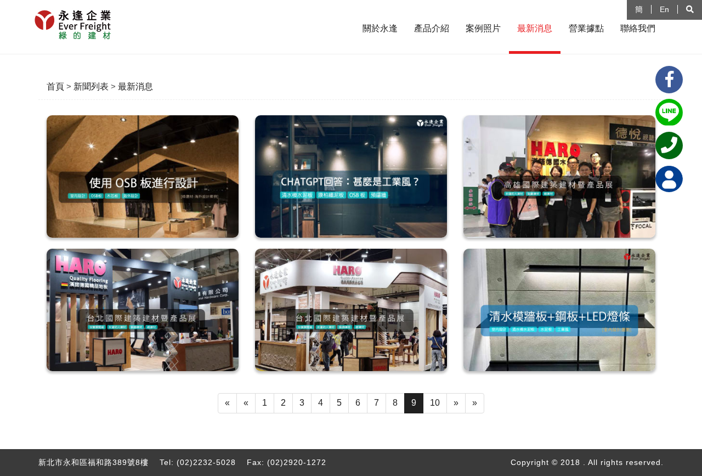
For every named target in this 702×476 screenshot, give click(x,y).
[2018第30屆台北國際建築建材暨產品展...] (351, 310)
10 (435, 402)
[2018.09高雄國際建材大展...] (559, 176)
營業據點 (586, 28)
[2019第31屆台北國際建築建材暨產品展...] (143, 310)
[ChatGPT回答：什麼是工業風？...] (351, 176)
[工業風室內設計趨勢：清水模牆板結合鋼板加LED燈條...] (559, 310)
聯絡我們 (637, 28)
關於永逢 (380, 28)
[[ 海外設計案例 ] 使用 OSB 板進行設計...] (143, 176)
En (664, 9)
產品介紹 (431, 28)
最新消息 (534, 28)
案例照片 (483, 28)
